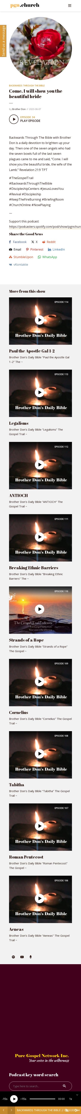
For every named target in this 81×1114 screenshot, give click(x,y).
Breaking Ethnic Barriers (33, 567)
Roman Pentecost (26, 857)
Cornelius (18, 712)
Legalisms (18, 423)
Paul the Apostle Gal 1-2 (32, 351)
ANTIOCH (18, 495)
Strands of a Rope (26, 640)
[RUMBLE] (30, 957)
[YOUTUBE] (22, 957)
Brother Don (19, 109)
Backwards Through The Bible (27, 85)
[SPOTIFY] (13, 957)
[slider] (42, 1098)
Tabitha (16, 784)
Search (64, 1086)
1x (70, 1098)
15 (4, 1098)
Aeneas (16, 929)
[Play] (14, 1099)
